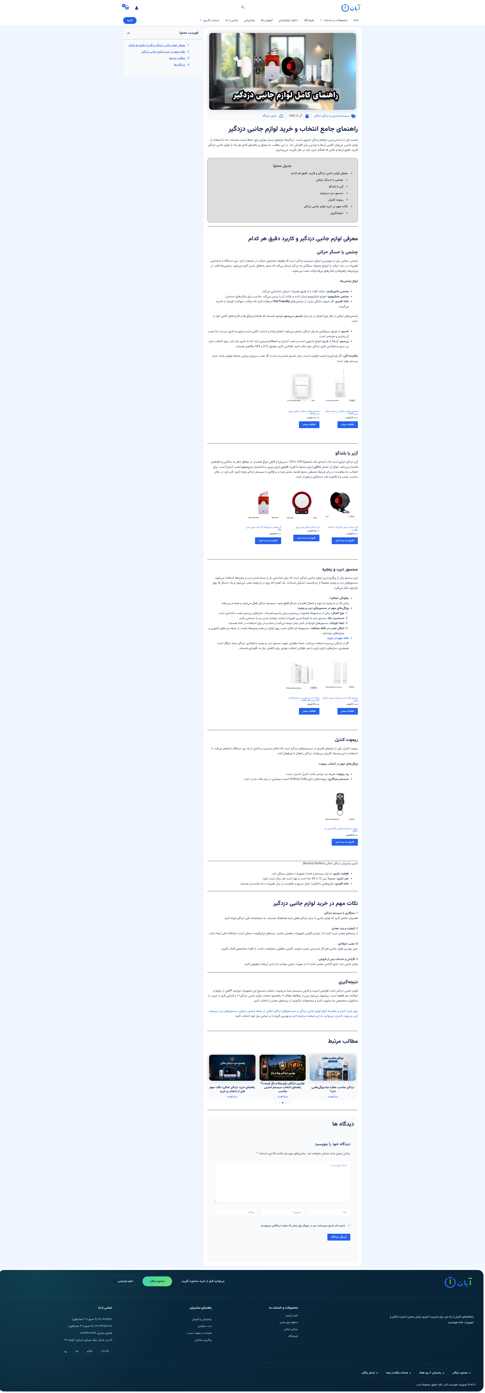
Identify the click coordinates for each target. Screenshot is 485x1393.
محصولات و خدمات (335, 20)
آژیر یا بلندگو (336, 186)
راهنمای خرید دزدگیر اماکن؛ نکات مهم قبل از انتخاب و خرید (282, 1089)
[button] (242, 8)
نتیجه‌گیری (337, 213)
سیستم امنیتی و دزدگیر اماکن (331, 116)
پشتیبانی (249, 20)
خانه (356, 20)
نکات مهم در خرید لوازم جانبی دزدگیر (163, 51)
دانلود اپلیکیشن (288, 20)
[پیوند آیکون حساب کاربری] (136, 8)
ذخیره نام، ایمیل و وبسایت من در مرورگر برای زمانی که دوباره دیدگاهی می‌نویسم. (302, 1226)
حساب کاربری (211, 20)
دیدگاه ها (179, 65)
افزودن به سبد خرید (345, 540)
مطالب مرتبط (177, 58)
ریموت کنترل (336, 200)
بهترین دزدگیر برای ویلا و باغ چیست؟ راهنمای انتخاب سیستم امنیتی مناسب (333, 1087)
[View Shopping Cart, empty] (127, 8)
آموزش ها (267, 20)
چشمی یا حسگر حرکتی (329, 180)
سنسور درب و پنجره (331, 193)
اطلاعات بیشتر (347, 424)
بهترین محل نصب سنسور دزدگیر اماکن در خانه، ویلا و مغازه (232, 1089)
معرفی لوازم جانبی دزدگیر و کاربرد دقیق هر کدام (157, 45)
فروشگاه (309, 20)
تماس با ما (231, 20)
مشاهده (333, 1096)
